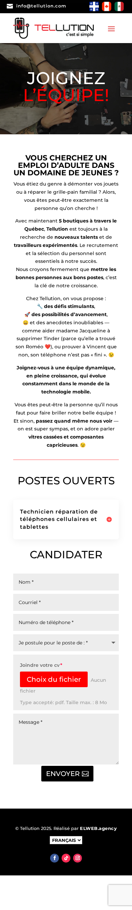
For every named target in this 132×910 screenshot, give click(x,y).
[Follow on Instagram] (77, 858)
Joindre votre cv (40, 665)
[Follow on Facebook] (54, 858)
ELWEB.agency (98, 828)
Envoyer (63, 774)
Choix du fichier (54, 679)
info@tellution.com (41, 5)
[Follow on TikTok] (66, 858)
